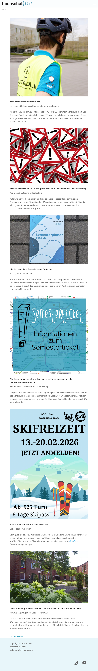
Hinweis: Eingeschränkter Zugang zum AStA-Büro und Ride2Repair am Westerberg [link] (48, 189)
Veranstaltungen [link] (51, 106)
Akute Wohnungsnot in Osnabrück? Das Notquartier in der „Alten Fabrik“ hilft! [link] (45, 608)
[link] (17, 3)
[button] (76, 662)
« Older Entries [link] (16, 637)
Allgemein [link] (26, 106)
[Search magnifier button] (96, 9)
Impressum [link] (27, 650)
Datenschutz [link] (15, 650)
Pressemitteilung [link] (40, 387)
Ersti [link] (34, 613)
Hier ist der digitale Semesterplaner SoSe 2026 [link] (31, 269)
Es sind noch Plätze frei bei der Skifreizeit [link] (29, 524)
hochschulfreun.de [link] (18, 647)
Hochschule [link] (37, 106)
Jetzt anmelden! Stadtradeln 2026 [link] (25, 102)
